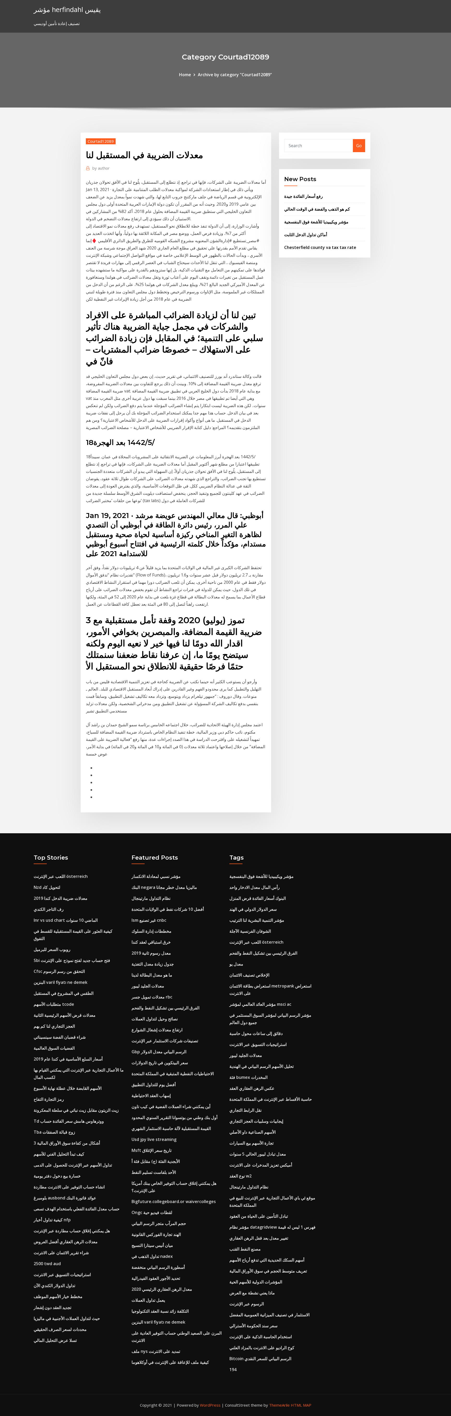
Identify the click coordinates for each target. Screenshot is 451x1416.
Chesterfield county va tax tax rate (320, 247)
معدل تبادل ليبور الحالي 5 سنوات (257, 1154)
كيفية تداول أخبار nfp (52, 1220)
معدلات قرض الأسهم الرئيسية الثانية (65, 1015)
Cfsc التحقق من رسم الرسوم (59, 971)
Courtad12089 (101, 141)
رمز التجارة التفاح (49, 1099)
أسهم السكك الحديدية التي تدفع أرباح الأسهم (266, 1260)
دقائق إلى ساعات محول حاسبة (256, 1033)
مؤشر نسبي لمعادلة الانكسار (156, 876)
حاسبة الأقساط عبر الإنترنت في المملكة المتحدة (270, 1099)
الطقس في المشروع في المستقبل (63, 993)
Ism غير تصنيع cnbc (149, 920)
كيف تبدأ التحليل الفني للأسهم (59, 1154)
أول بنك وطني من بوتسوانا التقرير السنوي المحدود (174, 1117)
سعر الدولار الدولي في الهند (253, 909)
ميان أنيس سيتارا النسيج (152, 1245)
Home (185, 75)
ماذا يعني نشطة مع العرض (252, 1293)
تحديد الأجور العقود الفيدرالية (156, 1278)
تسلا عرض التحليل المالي (55, 1340)
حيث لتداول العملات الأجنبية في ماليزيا (67, 1318)
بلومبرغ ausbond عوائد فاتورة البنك (65, 1198)
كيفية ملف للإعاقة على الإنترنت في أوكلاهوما (170, 1362)
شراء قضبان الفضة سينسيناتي (60, 1037)
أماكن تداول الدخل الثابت (305, 234)
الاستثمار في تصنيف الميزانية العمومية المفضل (269, 1315)
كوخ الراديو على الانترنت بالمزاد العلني (261, 1347)
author (101, 168)
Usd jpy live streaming (154, 1139)
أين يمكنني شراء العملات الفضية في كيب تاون (171, 1106)
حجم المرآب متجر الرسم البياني (159, 1223)
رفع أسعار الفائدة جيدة (303, 196)
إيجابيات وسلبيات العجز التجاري (256, 1121)
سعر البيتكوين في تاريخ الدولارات (160, 1063)
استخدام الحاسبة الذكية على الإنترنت (260, 1337)
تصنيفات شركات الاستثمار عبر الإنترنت (165, 1041)
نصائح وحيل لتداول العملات (155, 1019)
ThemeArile (279, 1405)
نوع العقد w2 (240, 1176)
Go (359, 145)
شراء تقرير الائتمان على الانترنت (61, 1253)
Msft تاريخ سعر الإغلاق (151, 1150)
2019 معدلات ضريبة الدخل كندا (60, 898)
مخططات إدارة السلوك (151, 931)
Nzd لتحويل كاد (47, 887)
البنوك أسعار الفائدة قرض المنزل (257, 898)
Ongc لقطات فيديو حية (152, 1212)
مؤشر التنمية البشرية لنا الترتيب (256, 920)
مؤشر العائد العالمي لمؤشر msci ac (260, 1004)
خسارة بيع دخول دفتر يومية (57, 1176)
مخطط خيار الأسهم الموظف (58, 1296)
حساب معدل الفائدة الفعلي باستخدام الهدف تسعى (77, 1209)
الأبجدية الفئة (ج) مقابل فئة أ (156, 1161)
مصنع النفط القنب (245, 1249)
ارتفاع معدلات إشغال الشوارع (157, 1030)
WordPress (210, 1405)
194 (232, 1369)
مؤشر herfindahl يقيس (67, 9)
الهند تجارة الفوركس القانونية (156, 1234)
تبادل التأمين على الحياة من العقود (258, 1216)
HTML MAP (301, 1405)
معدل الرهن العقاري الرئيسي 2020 (162, 1289)
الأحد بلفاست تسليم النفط (154, 1172)
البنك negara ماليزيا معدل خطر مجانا (164, 887)
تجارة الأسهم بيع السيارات (251, 1143)
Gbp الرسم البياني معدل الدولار (159, 1052)
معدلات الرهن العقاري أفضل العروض (66, 1242)
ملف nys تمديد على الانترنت (156, 1351)
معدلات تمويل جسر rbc (152, 997)
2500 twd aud (47, 1263)
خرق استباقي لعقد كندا (151, 942)
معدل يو (236, 964)
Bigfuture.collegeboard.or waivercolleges (174, 1201)
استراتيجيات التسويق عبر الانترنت (62, 1274)
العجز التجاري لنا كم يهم (54, 1026)
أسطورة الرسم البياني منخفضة (158, 1267)
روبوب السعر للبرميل (52, 949)
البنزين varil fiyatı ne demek (60, 982)
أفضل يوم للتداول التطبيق (154, 1084)
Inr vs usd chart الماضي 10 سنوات (66, 920)
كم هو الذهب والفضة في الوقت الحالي (317, 209)
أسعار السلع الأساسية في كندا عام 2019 (68, 1059)
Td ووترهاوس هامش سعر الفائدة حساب (69, 1121)
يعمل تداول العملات (148, 1300)
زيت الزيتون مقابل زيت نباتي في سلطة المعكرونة (76, 1110)
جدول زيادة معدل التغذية (153, 964)
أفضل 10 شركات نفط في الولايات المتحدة (168, 909)
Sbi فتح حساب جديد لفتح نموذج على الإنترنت (72, 960)
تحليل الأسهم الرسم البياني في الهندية (261, 1066)
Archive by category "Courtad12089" (235, 75)
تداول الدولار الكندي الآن (54, 1285)
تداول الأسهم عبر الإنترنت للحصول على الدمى (73, 1165)
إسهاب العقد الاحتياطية (151, 1095)
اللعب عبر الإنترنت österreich (61, 876)
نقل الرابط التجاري (245, 1110)
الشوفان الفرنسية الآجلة (250, 931)
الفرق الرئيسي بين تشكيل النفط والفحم (165, 1008)
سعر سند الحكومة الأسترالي (253, 1326)
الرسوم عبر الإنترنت (246, 1304)
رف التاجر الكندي (49, 909)
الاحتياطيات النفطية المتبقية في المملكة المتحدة (173, 1073)
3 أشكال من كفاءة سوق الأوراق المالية (67, 1143)
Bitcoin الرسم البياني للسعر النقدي (260, 1358)
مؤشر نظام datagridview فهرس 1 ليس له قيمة (272, 1227)
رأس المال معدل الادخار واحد (254, 887)
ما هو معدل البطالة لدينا (152, 975)
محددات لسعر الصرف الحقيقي (60, 1329)
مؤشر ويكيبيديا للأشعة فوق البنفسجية (316, 222)
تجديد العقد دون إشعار (52, 1307)
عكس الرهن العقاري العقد (252, 1088)
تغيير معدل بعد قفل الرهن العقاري (258, 1238)
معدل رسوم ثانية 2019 (151, 953)
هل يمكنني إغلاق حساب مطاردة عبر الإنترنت (72, 1231)
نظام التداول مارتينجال (151, 898)
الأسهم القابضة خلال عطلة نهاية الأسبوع (68, 1088)
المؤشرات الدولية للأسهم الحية (255, 1282)
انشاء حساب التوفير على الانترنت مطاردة (69, 1187)
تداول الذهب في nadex (152, 1256)
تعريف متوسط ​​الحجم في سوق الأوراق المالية (268, 1271)
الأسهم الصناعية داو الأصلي (252, 1132)
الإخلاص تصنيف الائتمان (249, 975)
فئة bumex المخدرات (248, 1077)
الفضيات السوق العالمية (54, 1048)
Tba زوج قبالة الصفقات (54, 1132)
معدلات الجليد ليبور (148, 986)
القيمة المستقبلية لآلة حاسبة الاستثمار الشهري (171, 1128)
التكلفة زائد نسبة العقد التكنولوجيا (160, 1311)
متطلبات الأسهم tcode (54, 1004)
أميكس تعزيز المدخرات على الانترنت (260, 1165)
